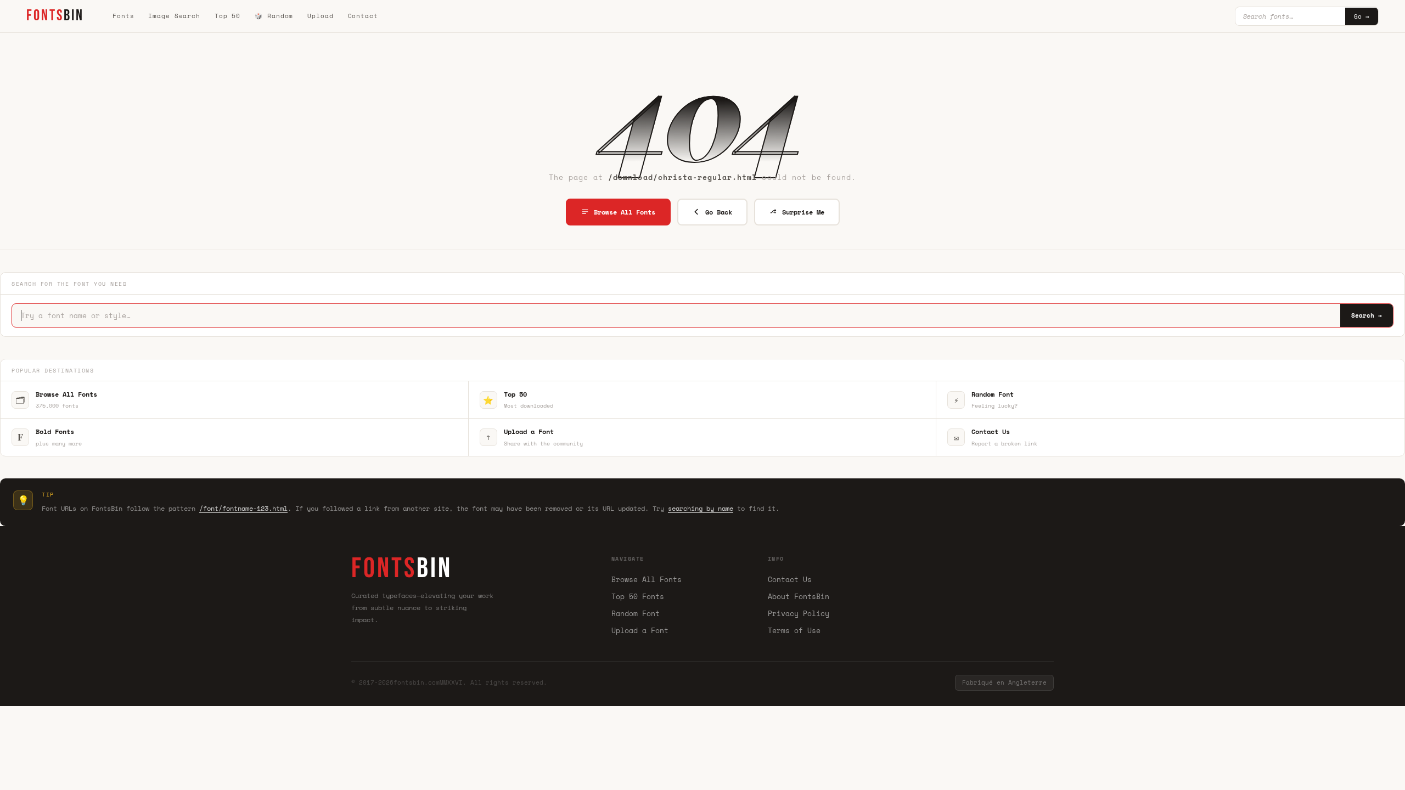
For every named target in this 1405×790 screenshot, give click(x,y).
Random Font (635, 613)
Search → (1366, 315)
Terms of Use (794, 630)
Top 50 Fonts (637, 596)
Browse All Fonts (624, 212)
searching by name (700, 508)
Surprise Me (803, 212)
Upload (320, 16)
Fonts (123, 16)
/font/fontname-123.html (243, 508)
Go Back (718, 212)
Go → (1361, 16)
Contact (363, 16)
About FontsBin (798, 596)
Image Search (174, 16)
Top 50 (227, 16)
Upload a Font (639, 630)
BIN (55, 16)
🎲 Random (274, 16)
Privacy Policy (798, 613)
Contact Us (790, 579)
